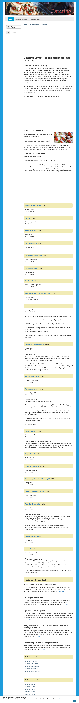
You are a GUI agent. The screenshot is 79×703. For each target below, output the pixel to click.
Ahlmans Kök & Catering (33, 205)
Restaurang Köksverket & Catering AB (37, 479)
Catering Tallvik (30, 689)
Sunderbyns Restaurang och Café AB (37, 293)
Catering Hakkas (30, 694)
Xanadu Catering (30, 306)
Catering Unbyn (30, 687)
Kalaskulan (28, 549)
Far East (27, 218)
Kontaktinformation (21, 19)
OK (74, 701)
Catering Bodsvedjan (31, 668)
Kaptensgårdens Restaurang (34, 344)
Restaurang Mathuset (32, 376)
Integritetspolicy (59, 699)
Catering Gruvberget (31, 664)
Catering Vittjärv (30, 684)
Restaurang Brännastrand (33, 256)
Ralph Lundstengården (32, 504)
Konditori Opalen (30, 231)
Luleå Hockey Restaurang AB (34, 491)
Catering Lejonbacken (32, 666)
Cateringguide (35, 19)
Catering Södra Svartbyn (32, 671)
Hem (10, 19)
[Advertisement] (48, 39)
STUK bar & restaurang (32, 466)
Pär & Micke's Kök (31, 243)
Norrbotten (34, 24)
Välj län (13, 27)
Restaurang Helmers (31, 389)
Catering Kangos (30, 692)
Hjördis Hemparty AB (32, 536)
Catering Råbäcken (31, 661)
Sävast (44, 24)
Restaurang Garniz (31, 268)
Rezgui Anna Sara (31, 454)
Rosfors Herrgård (30, 431)
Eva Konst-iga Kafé (31, 281)
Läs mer (61, 591)
